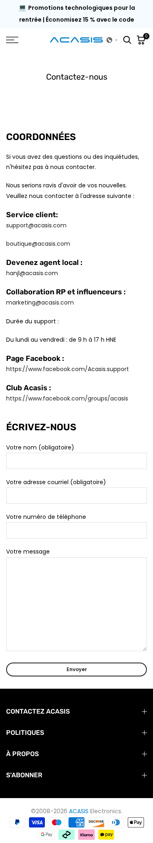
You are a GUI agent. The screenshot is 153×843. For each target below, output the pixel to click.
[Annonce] (76, 19)
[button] (112, 40)
